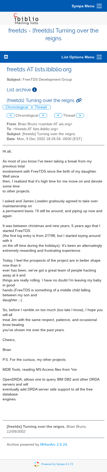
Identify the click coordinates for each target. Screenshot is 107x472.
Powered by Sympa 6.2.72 (57, 464)
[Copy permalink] (79, 100)
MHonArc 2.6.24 (53, 444)
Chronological (17, 107)
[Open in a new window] (34, 89)
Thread (41, 107)
